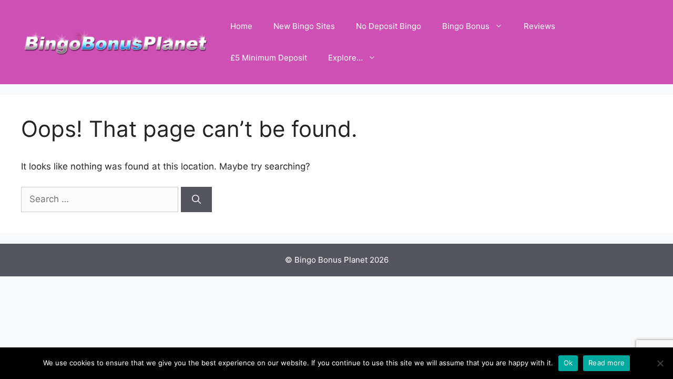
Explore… (345, 58)
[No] (660, 363)
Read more (606, 362)
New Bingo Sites (304, 26)
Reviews (539, 26)
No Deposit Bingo (388, 26)
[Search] (196, 199)
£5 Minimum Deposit (268, 58)
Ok (568, 362)
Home (241, 26)
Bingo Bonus (466, 26)
